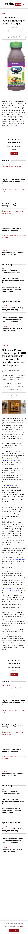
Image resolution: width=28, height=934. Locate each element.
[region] (14, 927)
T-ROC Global (17, 383)
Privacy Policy (19, 926)
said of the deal (14, 590)
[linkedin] (11, 37)
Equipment (5, 345)
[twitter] (14, 37)
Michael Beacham (19, 559)
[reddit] (17, 37)
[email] (19, 37)
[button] (3, 4)
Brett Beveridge (7, 588)
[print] (25, 37)
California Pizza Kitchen (10, 460)
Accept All (14, 930)
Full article (13, 126)
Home (3, 13)
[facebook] (8, 37)
